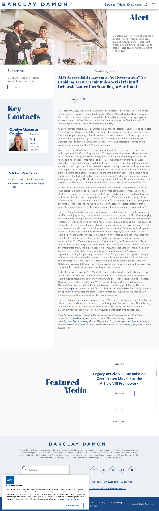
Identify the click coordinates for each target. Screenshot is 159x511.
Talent (121, 4)
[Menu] (153, 4)
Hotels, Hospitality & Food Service (28, 179)
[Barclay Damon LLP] (37, 4)
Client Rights (102, 502)
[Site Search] (145, 4)
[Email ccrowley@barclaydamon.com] (35, 140)
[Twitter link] (84, 99)
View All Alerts (119, 421)
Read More (35, 149)
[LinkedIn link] (73, 99)
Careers (96, 481)
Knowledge (134, 4)
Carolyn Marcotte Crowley (23, 131)
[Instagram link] (122, 470)
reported (73, 288)
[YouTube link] (132, 470)
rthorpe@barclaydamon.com (83, 318)
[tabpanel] (119, 379)
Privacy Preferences (72, 505)
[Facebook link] (63, 99)
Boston (33, 143)
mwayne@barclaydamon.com (131, 321)
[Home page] (79, 447)
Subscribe (126, 481)
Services (110, 4)
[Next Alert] (122, 410)
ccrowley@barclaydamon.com (72, 321)
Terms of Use (91, 506)
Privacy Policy (116, 502)
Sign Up (17, 87)
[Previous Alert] (116, 410)
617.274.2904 (35, 146)
